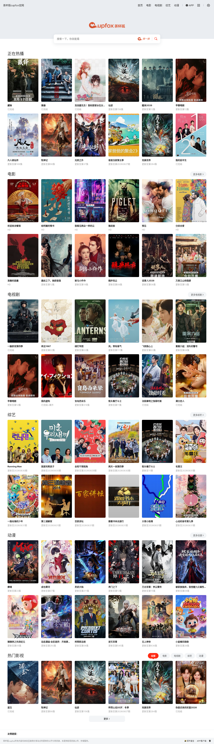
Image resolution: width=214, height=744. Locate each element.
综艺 (168, 5)
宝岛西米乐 (80, 401)
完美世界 (146, 160)
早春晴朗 (180, 105)
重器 (43, 105)
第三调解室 (46, 521)
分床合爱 (180, 225)
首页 (140, 5)
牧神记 (44, 160)
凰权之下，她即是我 (51, 280)
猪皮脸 (111, 225)
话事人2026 (148, 280)
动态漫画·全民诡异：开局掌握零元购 (56, 641)
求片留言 (190, 741)
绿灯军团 (79, 346)
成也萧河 (45, 587)
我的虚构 (45, 401)
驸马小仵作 (80, 280)
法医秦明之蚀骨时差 (152, 401)
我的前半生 (181, 160)
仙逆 (110, 105)
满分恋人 (180, 401)
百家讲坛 (79, 521)
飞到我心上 (147, 346)
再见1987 (46, 346)
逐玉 (10, 707)
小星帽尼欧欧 (182, 641)
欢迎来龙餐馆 (14, 225)
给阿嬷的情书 (47, 225)
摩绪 (10, 587)
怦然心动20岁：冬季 (118, 707)
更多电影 (197, 174)
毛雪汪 (179, 466)
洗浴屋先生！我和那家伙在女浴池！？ (90, 105)
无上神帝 (146, 641)
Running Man (15, 466)
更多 (106, 718)
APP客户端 (201, 741)
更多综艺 (197, 415)
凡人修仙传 (13, 160)
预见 (144, 225)
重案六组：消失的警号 (187, 346)
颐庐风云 (112, 280)
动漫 (176, 5)
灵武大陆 (79, 587)
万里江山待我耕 (183, 280)
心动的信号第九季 (184, 521)
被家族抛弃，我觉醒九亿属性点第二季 (191, 587)
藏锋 (10, 105)
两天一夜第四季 (116, 466)
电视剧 (158, 5)
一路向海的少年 (15, 521)
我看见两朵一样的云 (84, 225)
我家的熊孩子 (47, 466)
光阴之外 (79, 160)
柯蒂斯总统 (80, 641)
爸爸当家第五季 (116, 160)
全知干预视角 (81, 466)
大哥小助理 (147, 521)
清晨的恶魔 (13, 280)
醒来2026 (147, 105)
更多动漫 (197, 535)
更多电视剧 (196, 294)
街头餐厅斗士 (115, 401)
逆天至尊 (112, 641)
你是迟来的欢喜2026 (186, 707)
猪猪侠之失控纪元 (16, 641)
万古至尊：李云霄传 (152, 587)
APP (191, 5)
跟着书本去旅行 (116, 521)
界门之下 (112, 587)
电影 (148, 5)
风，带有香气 (115, 346)
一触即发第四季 (15, 346)
